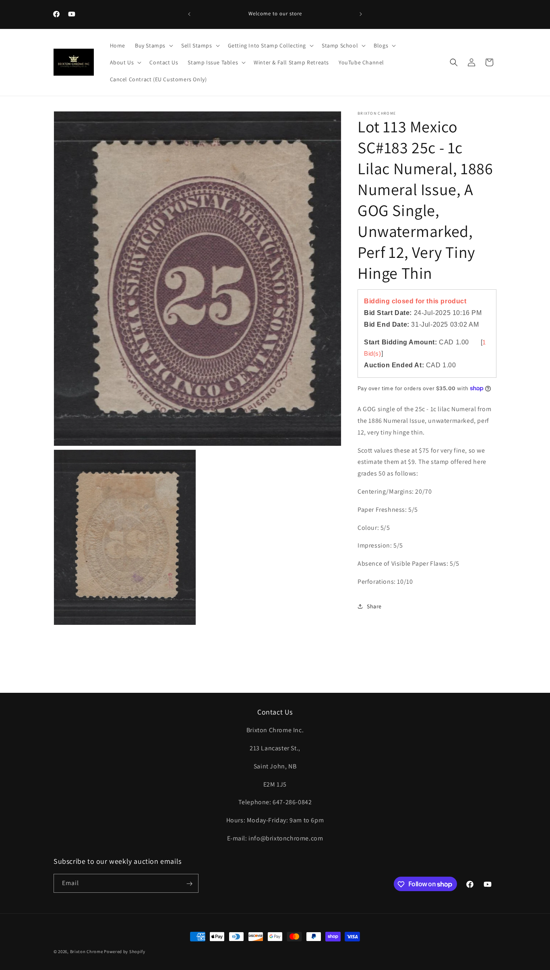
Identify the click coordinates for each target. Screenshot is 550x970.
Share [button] (374, 606)
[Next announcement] (361, 14)
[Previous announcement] (189, 14)
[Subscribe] (189, 883)
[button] (153, 45)
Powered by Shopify (124, 951)
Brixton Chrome (86, 951)
